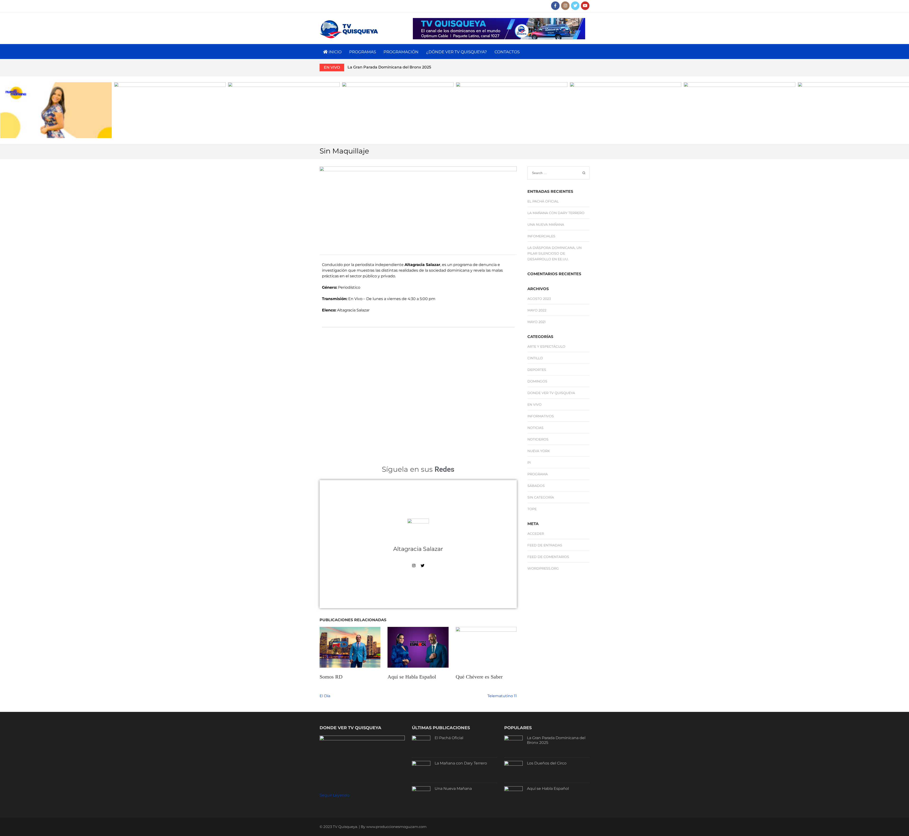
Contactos (507, 51)
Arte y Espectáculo (546, 346)
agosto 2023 (539, 299)
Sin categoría (540, 497)
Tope (532, 509)
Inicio (335, 51)
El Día (325, 696)
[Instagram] (414, 565)
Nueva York (538, 451)
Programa (537, 474)
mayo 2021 (536, 322)
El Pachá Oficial (543, 201)
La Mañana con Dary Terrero (555, 213)
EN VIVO (332, 67)
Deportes (536, 370)
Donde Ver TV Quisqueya (551, 393)
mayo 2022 (536, 310)
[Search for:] (552, 173)
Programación (401, 51)
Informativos (540, 416)
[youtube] (585, 5)
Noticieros (537, 439)
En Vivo (534, 404)
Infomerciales (541, 236)
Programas (362, 51)
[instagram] (565, 5)
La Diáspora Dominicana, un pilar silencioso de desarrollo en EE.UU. (554, 253)
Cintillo (535, 358)
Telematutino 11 (502, 696)
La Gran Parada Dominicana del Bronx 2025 (389, 67)
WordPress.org (543, 568)
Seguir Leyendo (334, 795)
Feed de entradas (544, 545)
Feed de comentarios (548, 557)
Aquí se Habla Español (412, 677)
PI (529, 462)
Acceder (535, 533)
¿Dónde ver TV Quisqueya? (456, 51)
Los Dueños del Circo (546, 763)
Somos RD (331, 677)
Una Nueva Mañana (545, 224)
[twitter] (575, 5)
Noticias (535, 428)
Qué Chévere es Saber (479, 677)
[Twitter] (422, 565)
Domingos (537, 381)
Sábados (536, 486)
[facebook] (555, 5)
